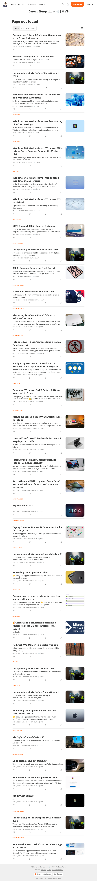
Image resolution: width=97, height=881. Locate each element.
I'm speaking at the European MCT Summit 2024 (37, 819)
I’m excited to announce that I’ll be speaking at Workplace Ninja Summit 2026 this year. (36, 80)
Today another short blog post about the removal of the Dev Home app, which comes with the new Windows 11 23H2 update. (37, 781)
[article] (48, 42)
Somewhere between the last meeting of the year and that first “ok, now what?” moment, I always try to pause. (36, 272)
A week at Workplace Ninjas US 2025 (33, 291)
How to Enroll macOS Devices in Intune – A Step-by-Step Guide (37, 440)
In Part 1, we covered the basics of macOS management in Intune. (36, 445)
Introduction (18, 487)
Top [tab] (22, 28)
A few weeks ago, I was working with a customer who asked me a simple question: (37, 158)
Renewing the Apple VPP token (30, 572)
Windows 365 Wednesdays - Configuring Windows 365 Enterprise (36, 179)
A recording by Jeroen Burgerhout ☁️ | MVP (31, 60)
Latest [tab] (16, 28)
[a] (75, 61)
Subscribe (77, 4)
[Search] (62, 4)
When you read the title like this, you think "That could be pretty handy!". (36, 649)
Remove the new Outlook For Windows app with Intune (37, 846)
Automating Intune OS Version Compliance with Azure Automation (37, 36)
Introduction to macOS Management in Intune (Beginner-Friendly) (35, 461)
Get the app (58, 874)
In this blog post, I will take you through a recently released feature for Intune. (37, 534)
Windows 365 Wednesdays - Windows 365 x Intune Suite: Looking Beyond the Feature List (38, 151)
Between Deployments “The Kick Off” (34, 56)
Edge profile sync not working (30, 760)
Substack (39, 878)
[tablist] (25, 28)
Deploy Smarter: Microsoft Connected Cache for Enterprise (37, 529)
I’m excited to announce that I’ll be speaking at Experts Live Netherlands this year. (37, 672)
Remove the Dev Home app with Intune (35, 777)
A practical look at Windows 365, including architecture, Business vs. (35, 206)
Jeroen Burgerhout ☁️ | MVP (29, 46)
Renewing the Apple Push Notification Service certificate (34, 712)
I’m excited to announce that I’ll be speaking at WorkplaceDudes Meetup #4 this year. (31, 558)
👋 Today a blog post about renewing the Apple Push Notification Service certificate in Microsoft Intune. (34, 718)
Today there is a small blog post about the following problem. (38, 764)
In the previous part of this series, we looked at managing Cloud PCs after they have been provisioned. (36, 102)
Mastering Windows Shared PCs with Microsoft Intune (34, 317)
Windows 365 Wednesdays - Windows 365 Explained (37, 201)
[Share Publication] (68, 4)
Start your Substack (44, 874)
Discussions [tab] (30, 28)
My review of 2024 (23, 505)
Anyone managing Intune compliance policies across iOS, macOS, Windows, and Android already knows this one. (36, 42)
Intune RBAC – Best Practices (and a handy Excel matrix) (37, 343)
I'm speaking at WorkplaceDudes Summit (36, 692)
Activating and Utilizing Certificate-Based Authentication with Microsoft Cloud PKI (36, 483)
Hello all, (16, 632)
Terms (49, 870)
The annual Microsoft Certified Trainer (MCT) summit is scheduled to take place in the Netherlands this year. (35, 825)
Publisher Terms (61, 867)
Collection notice (57, 870)
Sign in (90, 4)
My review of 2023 (23, 795)
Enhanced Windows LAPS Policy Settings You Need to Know (36, 392)
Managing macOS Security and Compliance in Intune (37, 418)
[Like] (14, 65)
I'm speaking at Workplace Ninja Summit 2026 (36, 75)
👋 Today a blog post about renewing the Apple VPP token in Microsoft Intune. (37, 576)
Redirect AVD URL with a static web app (35, 644)
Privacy (43, 870)
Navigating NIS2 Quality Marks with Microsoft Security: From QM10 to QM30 (35, 365)
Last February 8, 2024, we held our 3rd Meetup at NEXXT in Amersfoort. (37, 741)
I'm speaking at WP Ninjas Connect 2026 (35, 249)
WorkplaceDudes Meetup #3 (28, 737)
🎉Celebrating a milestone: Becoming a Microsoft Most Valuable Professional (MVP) (34, 625)
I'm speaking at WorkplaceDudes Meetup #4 (37, 553)
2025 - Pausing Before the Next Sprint (34, 267)
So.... (14, 509)
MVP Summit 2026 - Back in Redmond (34, 225)
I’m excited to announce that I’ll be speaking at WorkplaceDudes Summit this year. (31, 696)
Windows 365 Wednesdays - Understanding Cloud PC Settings (37, 123)
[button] (13, 4)
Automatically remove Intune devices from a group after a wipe (37, 597)
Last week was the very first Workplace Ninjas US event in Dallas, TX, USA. (36, 296)
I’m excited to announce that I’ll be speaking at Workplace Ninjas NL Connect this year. (36, 254)
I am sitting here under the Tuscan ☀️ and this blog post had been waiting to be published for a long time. (37, 603)
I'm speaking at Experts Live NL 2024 (34, 668)
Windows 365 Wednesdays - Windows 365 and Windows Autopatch (37, 96)
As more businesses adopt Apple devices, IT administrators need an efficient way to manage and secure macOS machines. (37, 467)
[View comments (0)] (29, 65)
